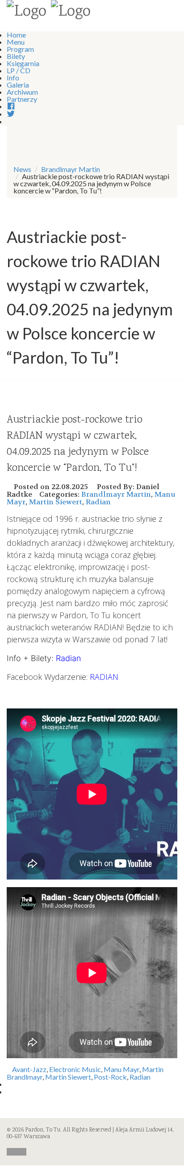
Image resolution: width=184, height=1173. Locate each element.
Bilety (16, 56)
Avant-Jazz (29, 1069)
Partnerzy (22, 99)
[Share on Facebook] (9, 1084)
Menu (16, 42)
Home (16, 34)
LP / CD (18, 70)
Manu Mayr (121, 1069)
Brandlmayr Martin (70, 169)
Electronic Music (75, 1069)
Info (13, 77)
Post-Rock (110, 1076)
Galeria (18, 84)
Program (20, 49)
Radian (98, 502)
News (22, 169)
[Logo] (26, 12)
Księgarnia (23, 63)
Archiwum (22, 92)
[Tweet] (9, 1091)
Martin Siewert (55, 502)
